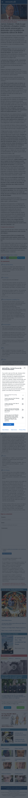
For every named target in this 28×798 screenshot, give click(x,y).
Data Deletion (5, 429)
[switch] (22, 399)
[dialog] (14, 399)
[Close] (25, 368)
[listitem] (14, 395)
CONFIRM (8, 424)
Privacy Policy (22, 429)
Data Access (14, 429)
